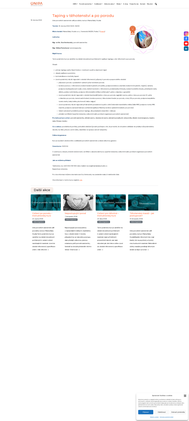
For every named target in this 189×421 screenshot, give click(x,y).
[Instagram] (186, 33)
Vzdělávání (97, 4)
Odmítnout (162, 412)
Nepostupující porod (75, 213)
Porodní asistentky (85, 4)
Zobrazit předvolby (178, 412)
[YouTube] (186, 43)
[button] (185, 396)
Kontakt (142, 4)
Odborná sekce (109, 4)
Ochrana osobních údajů (166, 417)
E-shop (125, 4)
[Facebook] (186, 38)
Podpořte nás (134, 4)
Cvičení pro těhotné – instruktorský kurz (108, 214)
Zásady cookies (154, 417)
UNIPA (74, 4)
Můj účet (150, 4)
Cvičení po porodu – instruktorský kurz (42, 214)
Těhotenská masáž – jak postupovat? (142, 214)
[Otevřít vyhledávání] (156, 4)
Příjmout (146, 412)
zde (81, 180)
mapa (103, 31)
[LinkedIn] (186, 48)
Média (118, 4)
